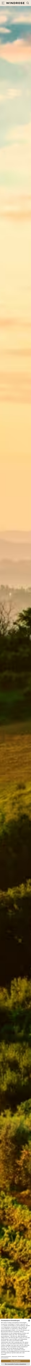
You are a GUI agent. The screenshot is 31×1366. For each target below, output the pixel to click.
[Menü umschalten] (3, 3)
